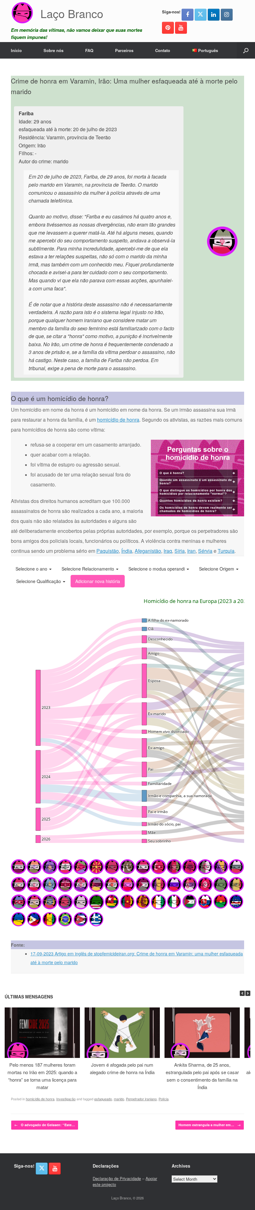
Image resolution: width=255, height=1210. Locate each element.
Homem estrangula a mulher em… (209, 1124)
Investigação (66, 1098)
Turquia (226, 550)
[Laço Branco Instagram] (227, 15)
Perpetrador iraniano (141, 1098)
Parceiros (124, 50)
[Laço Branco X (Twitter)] (200, 15)
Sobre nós (53, 50)
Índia (126, 550)
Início (16, 50)
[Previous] (242, 993)
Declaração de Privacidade (117, 1178)
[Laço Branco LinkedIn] (214, 15)
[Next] (247, 993)
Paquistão (107, 550)
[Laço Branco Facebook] (187, 15)
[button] (246, 50)
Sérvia (205, 550)
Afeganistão (148, 550)
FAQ (89, 50)
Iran (191, 550)
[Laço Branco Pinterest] (168, 28)
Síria (179, 550)
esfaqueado (103, 1098)
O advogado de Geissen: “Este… (44, 1124)
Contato (162, 50)
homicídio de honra (118, 419)
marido (119, 1098)
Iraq (168, 550)
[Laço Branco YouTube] (181, 28)
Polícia (164, 1098)
